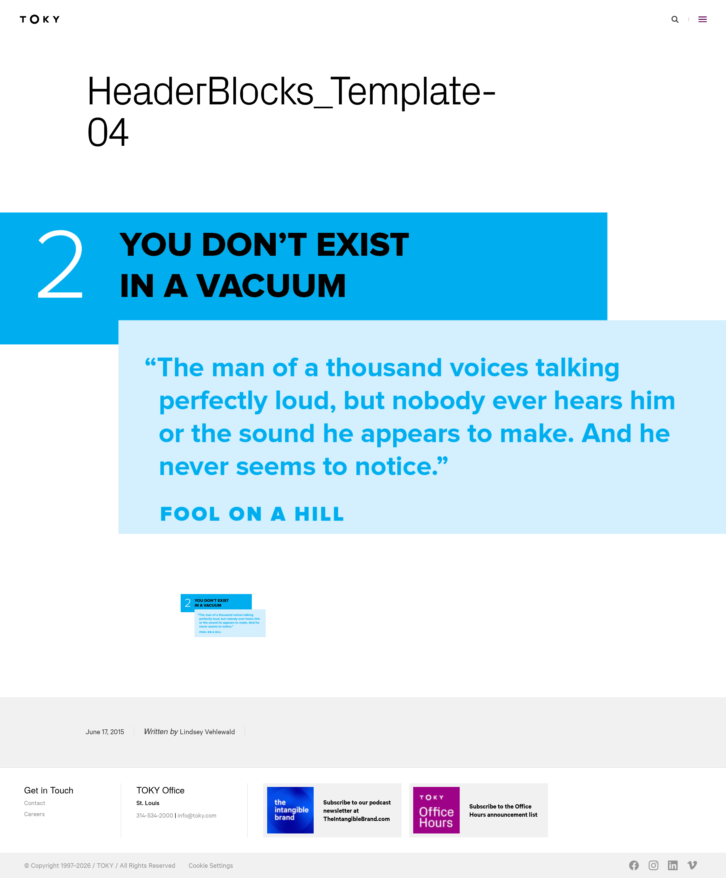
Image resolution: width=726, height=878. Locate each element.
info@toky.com (197, 815)
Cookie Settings (211, 865)
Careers (34, 814)
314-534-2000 (154, 815)
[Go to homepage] (39, 19)
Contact (34, 803)
